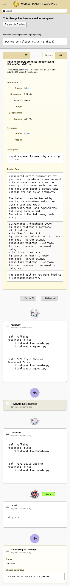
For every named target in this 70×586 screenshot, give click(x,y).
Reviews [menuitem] (49, 55)
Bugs (18, 106)
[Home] (15, 4)
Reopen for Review (15, 24)
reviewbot (16, 325)
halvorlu (27, 88)
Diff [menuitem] (60, 55)
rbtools (27, 133)
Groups (17, 133)
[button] (4, 5)
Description (15, 149)
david (14, 505)
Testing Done (13, 169)
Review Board (38, 4)
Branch (17, 100)
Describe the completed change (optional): (22, 35)
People (18, 140)
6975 (26, 70)
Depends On (15, 113)
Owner (18, 88)
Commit (17, 119)
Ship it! (48, 494)
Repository (15, 94)
